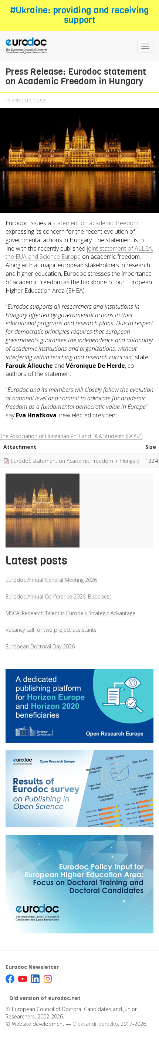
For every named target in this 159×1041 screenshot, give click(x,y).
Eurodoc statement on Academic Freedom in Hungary (75, 460)
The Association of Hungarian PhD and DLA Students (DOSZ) (71, 436)
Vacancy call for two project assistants (51, 629)
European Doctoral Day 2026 (40, 646)
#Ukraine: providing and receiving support (79, 15)
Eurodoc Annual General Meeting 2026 (51, 579)
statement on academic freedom (95, 223)
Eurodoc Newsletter (32, 966)
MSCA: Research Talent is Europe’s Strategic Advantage (70, 613)
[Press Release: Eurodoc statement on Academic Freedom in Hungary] (43, 510)
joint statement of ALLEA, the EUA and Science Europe (79, 252)
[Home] (26, 46)
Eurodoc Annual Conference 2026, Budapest (58, 596)
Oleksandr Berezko (95, 1023)
